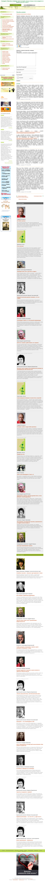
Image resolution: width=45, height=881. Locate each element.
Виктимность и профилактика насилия (22, 678)
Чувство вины (4, 23)
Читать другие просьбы (9, 162)
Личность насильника (6, 43)
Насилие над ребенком (6, 55)
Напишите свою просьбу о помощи (23, 14)
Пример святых (5, 31)
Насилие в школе (19, 655)
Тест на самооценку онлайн (7, 14)
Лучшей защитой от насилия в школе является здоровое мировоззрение (28, 671)
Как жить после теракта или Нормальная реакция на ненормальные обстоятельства (30, 369)
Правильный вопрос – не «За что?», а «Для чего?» (28, 816)
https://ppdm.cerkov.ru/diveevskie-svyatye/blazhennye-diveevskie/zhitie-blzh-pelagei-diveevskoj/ (27, 138)
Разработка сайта (21, 879)
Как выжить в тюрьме (6, 60)
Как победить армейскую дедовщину (25, 595)
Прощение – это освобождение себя (25, 721)
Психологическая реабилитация (22, 531)
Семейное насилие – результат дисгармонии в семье (29, 573)
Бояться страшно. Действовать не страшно (28, 342)
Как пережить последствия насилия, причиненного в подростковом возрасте (29, 522)
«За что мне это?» (19, 800)
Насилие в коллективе (6, 59)
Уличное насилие (19, 411)
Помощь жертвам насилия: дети (22, 506)
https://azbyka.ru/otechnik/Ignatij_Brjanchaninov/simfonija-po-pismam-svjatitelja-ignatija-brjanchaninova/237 (28, 132)
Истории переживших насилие (21, 229)
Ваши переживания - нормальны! (24, 840)
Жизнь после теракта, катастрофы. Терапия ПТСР (24, 353)
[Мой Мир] (19, 46)
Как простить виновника (20, 705)
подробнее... (11, 127)
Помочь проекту (4, 98)
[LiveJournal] (20, 46)
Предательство (21, 454)
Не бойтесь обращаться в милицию (25, 768)
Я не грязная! (20, 246)
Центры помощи (5, 69)
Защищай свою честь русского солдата (26, 271)
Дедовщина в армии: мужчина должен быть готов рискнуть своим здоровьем (29, 496)
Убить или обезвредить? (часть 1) (25, 474)
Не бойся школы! (21, 220)
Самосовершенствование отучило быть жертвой (29, 397)
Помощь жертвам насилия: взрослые (7, 37)
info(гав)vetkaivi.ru (15, 879)
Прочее (3, 63)
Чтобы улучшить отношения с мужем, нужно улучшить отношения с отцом (27, 647)
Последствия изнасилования (20, 731)
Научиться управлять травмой (24, 792)
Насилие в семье (18, 557)
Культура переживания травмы (24, 545)
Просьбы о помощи (21, 12)
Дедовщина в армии (19, 580)
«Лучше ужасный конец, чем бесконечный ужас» (28, 693)
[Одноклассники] (18, 46)
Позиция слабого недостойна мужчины (26, 426)
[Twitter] (17, 46)
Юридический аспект (6, 68)
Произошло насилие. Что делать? (21, 825)
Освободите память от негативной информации (29, 320)
